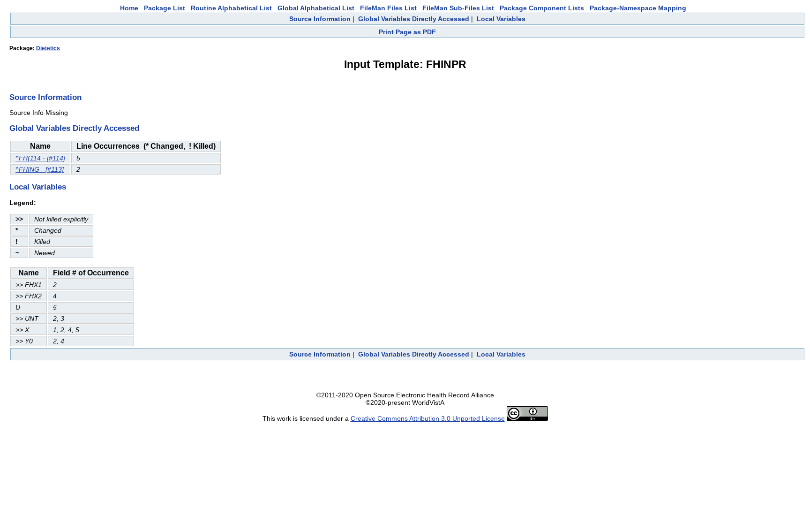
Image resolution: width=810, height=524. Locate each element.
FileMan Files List (388, 8)
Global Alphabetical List (316, 8)
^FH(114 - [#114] (40, 158)
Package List (164, 8)
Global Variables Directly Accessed (413, 19)
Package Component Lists (542, 8)
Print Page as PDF (407, 32)
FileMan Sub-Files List (458, 8)
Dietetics (48, 48)
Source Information (320, 19)
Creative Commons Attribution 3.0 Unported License (428, 418)
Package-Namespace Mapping (638, 8)
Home (129, 8)
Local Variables (501, 19)
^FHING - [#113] (39, 169)
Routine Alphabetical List (231, 8)
